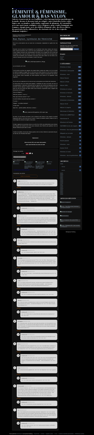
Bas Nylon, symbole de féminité (32, 38)
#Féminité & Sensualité (67, 70)
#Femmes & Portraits (66, 92)
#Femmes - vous (65, 74)
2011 (61, 192)
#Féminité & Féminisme (67, 100)
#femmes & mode (65, 151)
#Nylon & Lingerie (65, 107)
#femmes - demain (65, 137)
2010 (61, 194)
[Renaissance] (64, 216)
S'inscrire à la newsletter (19, 157)
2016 (61, 185)
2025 (61, 173)
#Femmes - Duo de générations (69, 129)
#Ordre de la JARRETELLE (67, 115)
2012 (61, 191)
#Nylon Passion (22, 36)
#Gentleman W (64, 118)
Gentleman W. (19, 433)
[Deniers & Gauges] (66, 212)
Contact (62, 59)
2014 (61, 188)
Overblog (73, 231)
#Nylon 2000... (64, 85)
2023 (61, 176)
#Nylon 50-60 (64, 104)
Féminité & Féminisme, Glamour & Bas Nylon (39, 14)
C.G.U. (56, 433)
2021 (61, 178)
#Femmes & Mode (65, 67)
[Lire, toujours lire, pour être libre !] (70, 221)
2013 (61, 190)
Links (61, 58)
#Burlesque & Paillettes (67, 111)
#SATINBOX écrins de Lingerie (68, 126)
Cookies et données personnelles (66, 433)
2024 (61, 174)
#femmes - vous (64, 144)
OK (76, 38)
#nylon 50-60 (64, 148)
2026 (61, 164)
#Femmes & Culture (66, 89)
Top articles (36, 433)
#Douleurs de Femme (66, 122)
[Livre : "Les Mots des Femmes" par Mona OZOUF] (70, 207)
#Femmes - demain (65, 96)
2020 (61, 180)
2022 (61, 177)
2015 (61, 187)
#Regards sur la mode (66, 133)
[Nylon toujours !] (66, 202)
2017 (61, 184)
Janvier (63, 170)
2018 (61, 183)
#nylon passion (64, 140)
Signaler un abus (49, 433)
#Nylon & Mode (64, 81)
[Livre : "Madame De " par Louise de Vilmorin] (70, 227)
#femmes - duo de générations (69, 155)
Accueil (62, 56)
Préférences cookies (79, 433)
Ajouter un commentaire (25, 176)
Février (63, 166)
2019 (61, 181)
